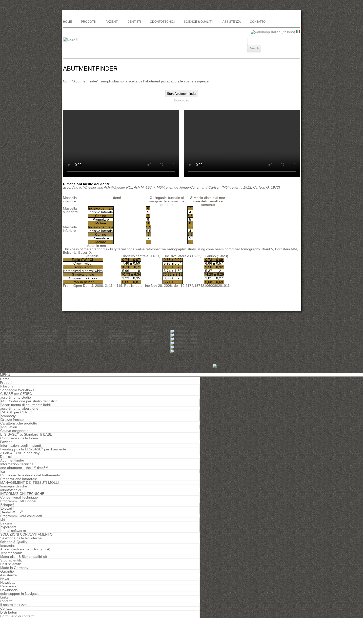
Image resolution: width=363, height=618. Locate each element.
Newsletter (8, 582)
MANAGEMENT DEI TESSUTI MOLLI (29, 482)
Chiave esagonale (14, 431)
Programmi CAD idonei (18, 501)
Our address (148, 331)
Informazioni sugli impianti (20, 445)
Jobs (144, 336)
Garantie (7, 571)
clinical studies (116, 331)
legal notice (148, 343)
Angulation (8, 427)
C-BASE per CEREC (16, 394)
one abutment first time (45, 336)
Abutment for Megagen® (79, 336)
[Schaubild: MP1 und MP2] (108, 246)
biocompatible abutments (121, 336)
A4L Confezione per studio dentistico (29, 401)
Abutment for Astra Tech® (80, 331)
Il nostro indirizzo (13, 605)
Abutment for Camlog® (78, 333)
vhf (2, 519)
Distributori (8, 612)
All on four (38, 343)
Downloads (9, 590)
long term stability (118, 333)
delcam (6, 523)
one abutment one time (45, 333)
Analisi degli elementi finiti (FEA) (25, 549)
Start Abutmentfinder (181, 94)
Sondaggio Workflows (17, 390)
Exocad (7, 508)
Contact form (149, 341)
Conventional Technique (19, 497)
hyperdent (8, 527)
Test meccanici (11, 553)
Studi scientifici (11, 560)
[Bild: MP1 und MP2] (106, 246)
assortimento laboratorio (19, 408)
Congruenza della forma (19, 438)
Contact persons (150, 333)
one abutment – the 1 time (24, 468)
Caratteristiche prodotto (18, 423)
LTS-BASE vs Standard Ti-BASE (26, 434)
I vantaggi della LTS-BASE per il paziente (33, 449)
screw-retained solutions (45, 331)
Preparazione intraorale (18, 479)
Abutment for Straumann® (80, 341)
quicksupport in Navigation (20, 594)
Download (181, 100)
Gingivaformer (11, 338)
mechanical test (117, 341)
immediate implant (42, 338)
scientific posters (117, 343)
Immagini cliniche (13, 486)
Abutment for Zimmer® (78, 343)
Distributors (148, 338)
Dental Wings (11, 512)
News (4, 579)
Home (67, 21)
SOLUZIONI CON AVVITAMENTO (26, 534)
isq (2, 471)
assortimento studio (15, 397)
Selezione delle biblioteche (21, 538)
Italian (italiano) (283, 32)
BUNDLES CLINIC (13, 341)
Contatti (6, 608)
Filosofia (6, 386)
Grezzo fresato (12, 420)
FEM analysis (116, 338)
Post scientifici (11, 564)
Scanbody (9, 336)
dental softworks (13, 531)
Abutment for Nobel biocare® (82, 338)
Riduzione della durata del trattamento (30, 475)
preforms (8, 333)
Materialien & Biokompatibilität (23, 557)
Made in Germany (14, 568)
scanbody (8, 416)
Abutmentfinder (11, 343)
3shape (7, 505)
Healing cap (10, 331)
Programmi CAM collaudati (21, 516)
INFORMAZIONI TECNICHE (22, 494)
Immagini (7, 545)
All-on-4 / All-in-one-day (20, 453)
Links (4, 597)
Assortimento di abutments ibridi (25, 405)
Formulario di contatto (17, 616)
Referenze (8, 586)
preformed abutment (43, 341)
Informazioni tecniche (17, 464)
